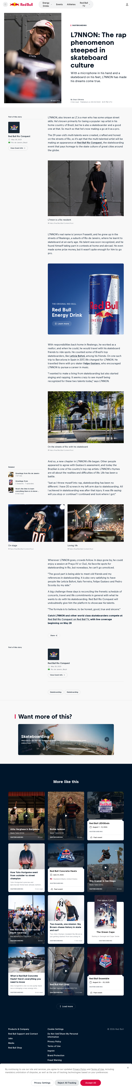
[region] (66, 1077)
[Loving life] (96, 523)
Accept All (90, 1083)
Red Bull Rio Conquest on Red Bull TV (68, 619)
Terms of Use (97, 1069)
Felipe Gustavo (91, 363)
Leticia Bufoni (77, 356)
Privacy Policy (79, 1069)
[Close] (127, 1067)
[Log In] (127, 4)
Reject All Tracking (67, 1083)
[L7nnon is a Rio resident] (86, 188)
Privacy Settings (42, 1083)
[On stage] (36, 523)
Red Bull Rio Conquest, (89, 142)
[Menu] (5, 4)
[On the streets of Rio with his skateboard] (86, 417)
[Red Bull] (21, 4)
